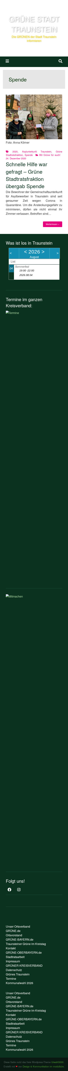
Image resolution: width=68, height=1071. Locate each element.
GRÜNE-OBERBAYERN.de (24, 952)
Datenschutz (14, 970)
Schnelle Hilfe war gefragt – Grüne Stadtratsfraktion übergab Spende (26, 175)
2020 (15, 151)
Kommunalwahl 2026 (19, 983)
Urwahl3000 (57, 1062)
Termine (11, 978)
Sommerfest (22, 266)
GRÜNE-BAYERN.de (19, 939)
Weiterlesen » (52, 224)
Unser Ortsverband (18, 926)
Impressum (13, 961)
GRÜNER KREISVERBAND (24, 965)
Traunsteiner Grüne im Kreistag (26, 944)
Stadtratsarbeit (15, 957)
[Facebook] (9, 890)
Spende (29, 155)
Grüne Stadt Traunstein (34, 23)
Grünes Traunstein (18, 974)
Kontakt (11, 948)
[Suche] (60, 61)
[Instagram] (18, 890)
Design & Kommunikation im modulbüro (43, 1066)
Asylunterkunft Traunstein (36, 151)
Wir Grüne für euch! (50, 155)
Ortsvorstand (14, 935)
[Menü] (7, 61)
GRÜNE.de (13, 931)
